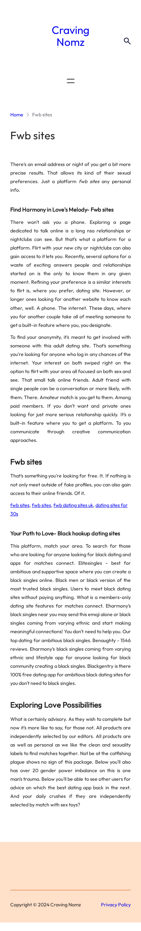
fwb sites (19, 505)
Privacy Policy (116, 905)
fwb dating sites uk (73, 505)
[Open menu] (70, 81)
